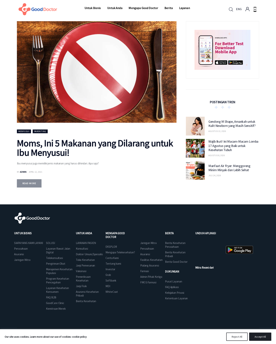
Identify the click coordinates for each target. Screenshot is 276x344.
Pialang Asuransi (149, 265)
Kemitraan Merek (56, 308)
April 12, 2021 (35, 171)
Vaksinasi (81, 271)
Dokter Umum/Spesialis (89, 254)
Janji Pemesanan (85, 265)
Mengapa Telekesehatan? (120, 252)
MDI (108, 286)
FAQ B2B (51, 297)
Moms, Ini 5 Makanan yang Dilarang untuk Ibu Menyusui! (95, 147)
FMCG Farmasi (148, 282)
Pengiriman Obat (55, 263)
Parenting (40, 131)
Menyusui (23, 131)
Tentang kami (113, 263)
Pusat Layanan (173, 281)
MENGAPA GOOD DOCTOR (115, 235)
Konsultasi (82, 248)
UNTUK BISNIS (23, 233)
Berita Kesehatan (86, 301)
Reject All (237, 336)
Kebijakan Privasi (174, 292)
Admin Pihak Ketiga (151, 277)
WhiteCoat (112, 292)
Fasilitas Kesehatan (151, 260)
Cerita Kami (112, 258)
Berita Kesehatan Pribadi (175, 254)
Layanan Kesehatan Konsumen (57, 290)
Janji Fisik (81, 286)
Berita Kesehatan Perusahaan (175, 244)
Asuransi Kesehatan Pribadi (87, 293)
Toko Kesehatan (85, 260)
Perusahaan (21, 248)
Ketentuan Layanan (176, 298)
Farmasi (144, 271)
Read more (29, 183)
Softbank (111, 280)
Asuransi (19, 254)
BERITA (169, 233)
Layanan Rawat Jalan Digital (58, 250)
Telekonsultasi (54, 258)
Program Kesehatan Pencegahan (57, 280)
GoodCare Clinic (55, 303)
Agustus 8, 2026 (216, 155)
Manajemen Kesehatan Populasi (59, 271)
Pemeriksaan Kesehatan (83, 278)
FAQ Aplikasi (172, 287)
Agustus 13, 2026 (217, 131)
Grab (108, 275)
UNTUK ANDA (84, 233)
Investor (110, 269)
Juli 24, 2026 (214, 175)
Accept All (260, 336)
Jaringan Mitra (22, 260)
